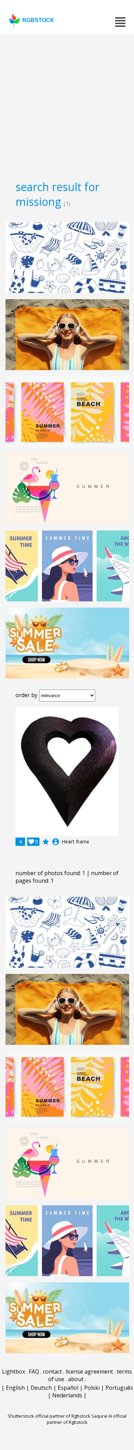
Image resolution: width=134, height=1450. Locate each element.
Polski (92, 1387)
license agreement (89, 1371)
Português (119, 1387)
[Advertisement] (67, 105)
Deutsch (41, 1387)
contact (52, 1371)
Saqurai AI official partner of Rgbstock (87, 1419)
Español (68, 1387)
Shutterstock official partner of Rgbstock (49, 1416)
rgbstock (38, 20)
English (15, 1387)
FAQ (34, 1371)
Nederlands (67, 1395)
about (75, 1379)
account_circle (56, 842)
